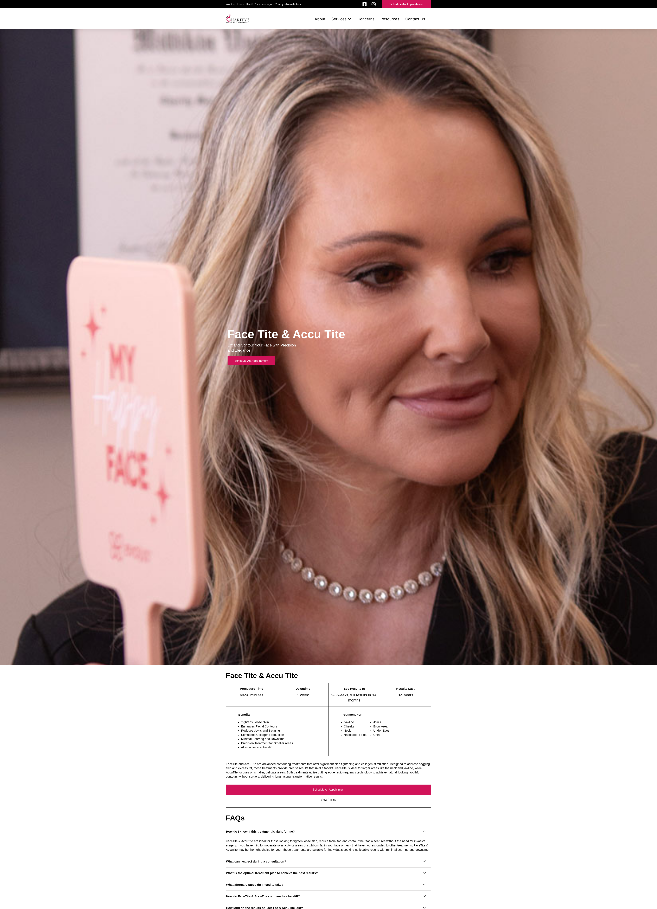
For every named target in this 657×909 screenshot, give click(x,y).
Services (339, 19)
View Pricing (328, 799)
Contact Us (415, 19)
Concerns (366, 19)
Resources (390, 19)
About (320, 19)
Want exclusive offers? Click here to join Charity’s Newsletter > (263, 4)
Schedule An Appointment (328, 789)
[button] (328, 831)
